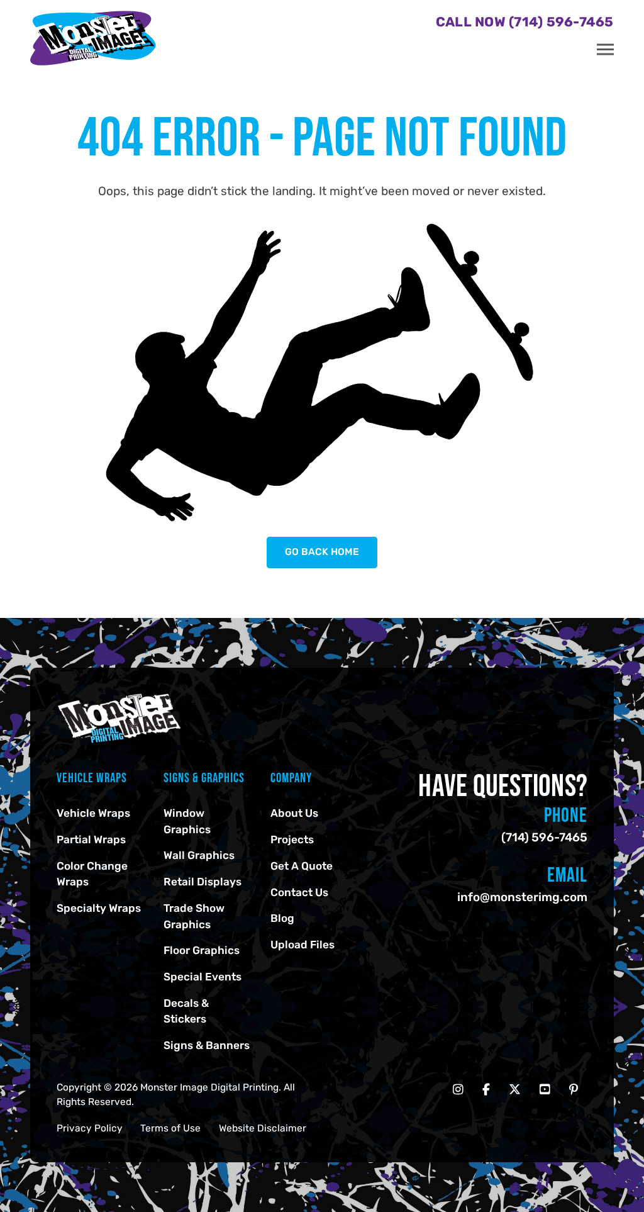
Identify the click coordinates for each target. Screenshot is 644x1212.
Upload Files (302, 944)
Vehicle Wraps (93, 813)
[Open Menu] (605, 49)
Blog (282, 918)
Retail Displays (203, 881)
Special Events (203, 976)
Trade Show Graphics (194, 916)
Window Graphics (187, 821)
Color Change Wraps (92, 874)
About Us (294, 813)
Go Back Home (322, 552)
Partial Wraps (91, 839)
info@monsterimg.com (522, 897)
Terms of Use (170, 1128)
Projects (292, 839)
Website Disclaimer (262, 1128)
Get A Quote (301, 866)
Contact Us (299, 892)
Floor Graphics (202, 950)
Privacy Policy (90, 1128)
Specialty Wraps (99, 908)
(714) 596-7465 (544, 837)
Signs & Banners (207, 1045)
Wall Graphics (199, 855)
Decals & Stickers (186, 1011)
